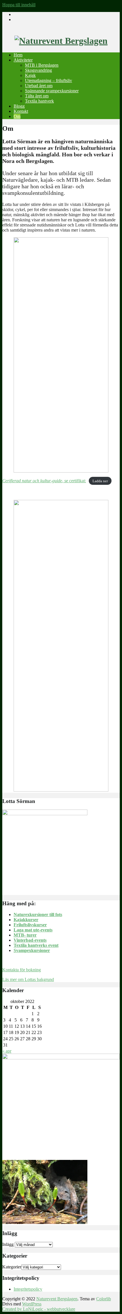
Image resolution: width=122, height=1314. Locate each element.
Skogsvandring (38, 70)
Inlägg (8, 1244)
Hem (18, 54)
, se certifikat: (44, 480)
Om (17, 116)
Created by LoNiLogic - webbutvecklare (38, 1309)
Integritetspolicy (28, 1289)
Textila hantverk (39, 101)
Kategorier (11, 1266)
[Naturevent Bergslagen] (61, 41)
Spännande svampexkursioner (52, 90)
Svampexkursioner (32, 950)
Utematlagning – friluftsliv (48, 80)
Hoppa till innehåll (18, 4)
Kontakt (21, 111)
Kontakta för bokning (21, 969)
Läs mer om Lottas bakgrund (28, 979)
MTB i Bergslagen (41, 65)
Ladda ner (100, 481)
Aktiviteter (23, 60)
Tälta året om (37, 95)
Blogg (19, 106)
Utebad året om (38, 85)
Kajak (30, 75)
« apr (6, 1051)
